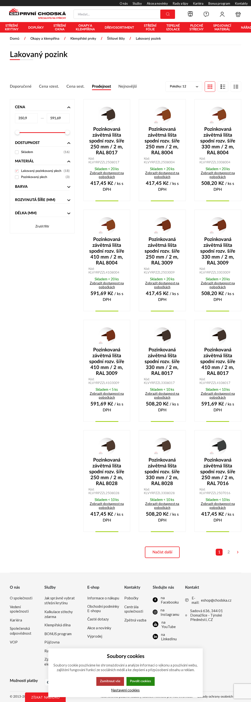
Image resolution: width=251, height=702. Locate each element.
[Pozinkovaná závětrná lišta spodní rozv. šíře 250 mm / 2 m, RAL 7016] (218, 446)
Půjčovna (52, 642)
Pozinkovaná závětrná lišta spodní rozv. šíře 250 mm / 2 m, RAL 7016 (217, 472)
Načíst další (162, 552)
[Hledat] (167, 14)
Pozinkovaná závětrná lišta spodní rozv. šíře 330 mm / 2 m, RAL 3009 (217, 251)
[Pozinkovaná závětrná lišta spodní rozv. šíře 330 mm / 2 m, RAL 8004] (218, 115)
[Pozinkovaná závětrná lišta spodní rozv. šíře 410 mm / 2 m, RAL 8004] (106, 226)
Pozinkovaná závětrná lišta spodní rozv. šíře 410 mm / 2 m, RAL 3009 (106, 361)
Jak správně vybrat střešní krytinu (59, 600)
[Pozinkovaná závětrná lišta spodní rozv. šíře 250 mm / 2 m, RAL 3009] (162, 226)
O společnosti (21, 598)
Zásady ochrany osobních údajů (219, 696)
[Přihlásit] (222, 14)
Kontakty (132, 587)
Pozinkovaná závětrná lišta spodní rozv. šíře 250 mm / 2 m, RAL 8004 (162, 141)
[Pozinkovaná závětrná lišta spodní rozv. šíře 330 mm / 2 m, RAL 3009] (218, 226)
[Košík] (238, 14)
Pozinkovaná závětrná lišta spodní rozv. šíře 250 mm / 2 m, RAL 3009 (162, 251)
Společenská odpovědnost (20, 630)
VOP (14, 642)
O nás (15, 587)
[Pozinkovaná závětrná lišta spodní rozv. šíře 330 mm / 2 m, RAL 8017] (162, 336)
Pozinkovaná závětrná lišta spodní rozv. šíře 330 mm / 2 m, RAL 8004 (217, 141)
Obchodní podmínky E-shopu (103, 608)
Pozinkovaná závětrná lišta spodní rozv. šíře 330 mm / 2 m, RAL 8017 (162, 361)
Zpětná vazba (135, 620)
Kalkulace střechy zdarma (58, 614)
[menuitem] (11, 28)
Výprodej (94, 636)
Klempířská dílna (57, 625)
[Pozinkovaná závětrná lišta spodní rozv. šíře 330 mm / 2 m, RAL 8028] (162, 446)
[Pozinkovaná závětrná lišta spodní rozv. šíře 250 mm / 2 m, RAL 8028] (106, 446)
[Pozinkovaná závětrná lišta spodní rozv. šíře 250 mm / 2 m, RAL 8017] (106, 115)
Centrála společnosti (133, 609)
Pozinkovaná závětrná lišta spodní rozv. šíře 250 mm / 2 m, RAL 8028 (106, 472)
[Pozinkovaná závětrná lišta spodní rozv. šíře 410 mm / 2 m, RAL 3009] (106, 336)
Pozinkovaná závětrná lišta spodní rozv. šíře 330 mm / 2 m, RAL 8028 (162, 472)
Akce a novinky (99, 628)
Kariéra (16, 620)
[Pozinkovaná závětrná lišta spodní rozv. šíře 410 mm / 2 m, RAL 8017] (218, 336)
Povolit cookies (140, 681)
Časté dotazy (98, 619)
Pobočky (131, 598)
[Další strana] (237, 552)
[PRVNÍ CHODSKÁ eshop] (35, 14)
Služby (50, 587)
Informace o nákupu (103, 598)
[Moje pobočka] (190, 14)
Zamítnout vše (110, 681)
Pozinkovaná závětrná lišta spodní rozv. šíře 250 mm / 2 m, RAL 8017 (106, 141)
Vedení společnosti (19, 609)
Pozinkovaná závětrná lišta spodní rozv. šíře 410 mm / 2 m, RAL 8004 (106, 251)
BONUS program (58, 633)
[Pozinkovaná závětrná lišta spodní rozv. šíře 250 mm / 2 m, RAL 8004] (162, 115)
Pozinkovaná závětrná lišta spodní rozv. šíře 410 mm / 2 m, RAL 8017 (217, 361)
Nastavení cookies (125, 690)
